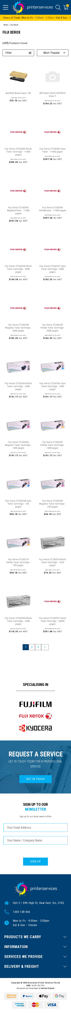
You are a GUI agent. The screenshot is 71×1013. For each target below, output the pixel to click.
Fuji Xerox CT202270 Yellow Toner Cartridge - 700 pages (18, 562)
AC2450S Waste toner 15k (18, 93)
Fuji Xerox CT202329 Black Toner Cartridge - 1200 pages (52, 562)
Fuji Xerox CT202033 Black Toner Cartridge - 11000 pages (18, 152)
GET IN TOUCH (35, 779)
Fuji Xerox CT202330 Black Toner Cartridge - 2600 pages (18, 621)
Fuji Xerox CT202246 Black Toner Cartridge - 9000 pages (18, 269)
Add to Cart (18, 108)
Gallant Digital (47, 988)
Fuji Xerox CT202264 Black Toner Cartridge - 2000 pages (18, 386)
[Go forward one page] (45, 647)
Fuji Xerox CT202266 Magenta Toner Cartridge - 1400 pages (18, 445)
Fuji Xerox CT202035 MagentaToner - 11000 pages (18, 210)
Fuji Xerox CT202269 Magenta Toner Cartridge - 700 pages (52, 504)
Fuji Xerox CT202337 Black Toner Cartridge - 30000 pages (52, 621)
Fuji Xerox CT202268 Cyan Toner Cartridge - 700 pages (18, 504)
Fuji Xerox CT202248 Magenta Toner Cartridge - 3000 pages (18, 328)
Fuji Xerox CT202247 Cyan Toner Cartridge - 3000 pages (53, 269)
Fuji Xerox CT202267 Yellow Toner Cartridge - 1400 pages (52, 445)
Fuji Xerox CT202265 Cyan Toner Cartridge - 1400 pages (53, 386)
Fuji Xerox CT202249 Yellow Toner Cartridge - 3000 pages (52, 328)
